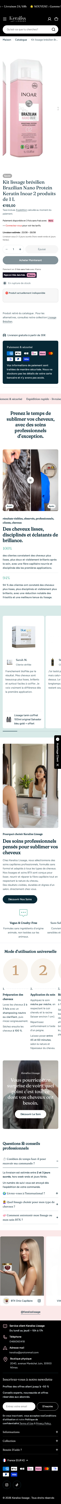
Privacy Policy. (43, 1423)
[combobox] (30, 29)
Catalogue (21, 39)
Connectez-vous (14, 225)
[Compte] (49, 19)
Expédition (21, 210)
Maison (7, 39)
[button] (57, 752)
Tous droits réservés (42, 1497)
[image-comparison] (30, 480)
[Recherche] (54, 29)
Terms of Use (26, 1423)
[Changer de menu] (5, 19)
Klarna (38, 269)
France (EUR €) (16, 1460)
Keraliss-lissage (21, 1497)
